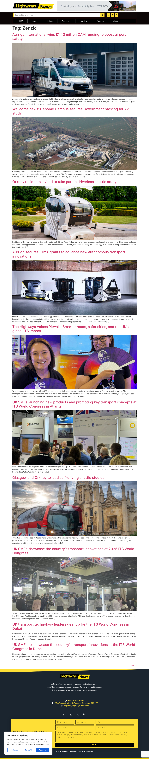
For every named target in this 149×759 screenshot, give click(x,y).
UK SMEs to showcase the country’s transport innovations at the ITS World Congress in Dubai (73, 647)
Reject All (28, 750)
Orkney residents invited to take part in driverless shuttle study (64, 182)
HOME (20, 21)
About (115, 21)
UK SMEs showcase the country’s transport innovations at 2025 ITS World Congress (73, 551)
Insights (50, 21)
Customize (14, 750)
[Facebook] (116, 15)
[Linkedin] (112, 15)
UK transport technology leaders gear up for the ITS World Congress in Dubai (70, 626)
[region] (28, 743)
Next (134, 666)
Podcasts (65, 21)
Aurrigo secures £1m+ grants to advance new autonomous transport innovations (68, 254)
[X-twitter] (108, 15)
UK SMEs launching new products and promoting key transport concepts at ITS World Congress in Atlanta (74, 404)
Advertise (100, 21)
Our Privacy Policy (86, 751)
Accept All (42, 750)
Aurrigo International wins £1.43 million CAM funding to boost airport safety (69, 36)
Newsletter (84, 21)
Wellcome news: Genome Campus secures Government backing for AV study (70, 111)
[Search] (102, 15)
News (34, 21)
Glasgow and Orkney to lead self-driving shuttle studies (58, 477)
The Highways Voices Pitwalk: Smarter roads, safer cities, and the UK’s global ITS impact (70, 329)
